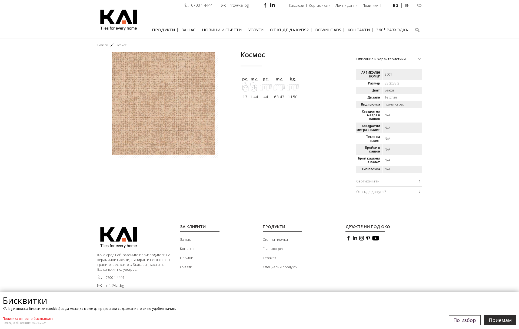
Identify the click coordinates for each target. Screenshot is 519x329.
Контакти (359, 29)
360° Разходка (392, 29)
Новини (186, 257)
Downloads (328, 29)
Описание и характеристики (381, 58)
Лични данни (346, 5)
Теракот (269, 257)
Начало (102, 45)
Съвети (186, 266)
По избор (464, 320)
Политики (370, 5)
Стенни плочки (275, 239)
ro (419, 5)
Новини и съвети (222, 29)
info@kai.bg (239, 5)
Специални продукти (280, 266)
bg (395, 5)
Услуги (256, 29)
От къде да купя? (289, 29)
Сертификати (320, 5)
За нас (188, 29)
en (407, 5)
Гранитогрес (273, 248)
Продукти (163, 29)
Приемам (500, 320)
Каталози (296, 5)
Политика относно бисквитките (28, 318)
